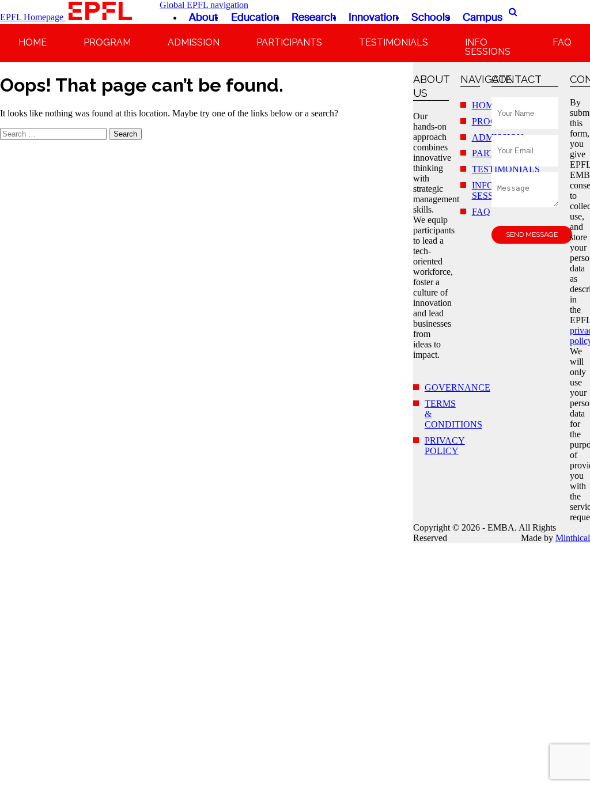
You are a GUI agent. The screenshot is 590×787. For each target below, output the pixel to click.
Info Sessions (487, 47)
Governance (457, 387)
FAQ (562, 42)
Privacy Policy (445, 446)
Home (32, 42)
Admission (194, 42)
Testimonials (393, 42)
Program (107, 42)
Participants (289, 42)
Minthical (572, 538)
